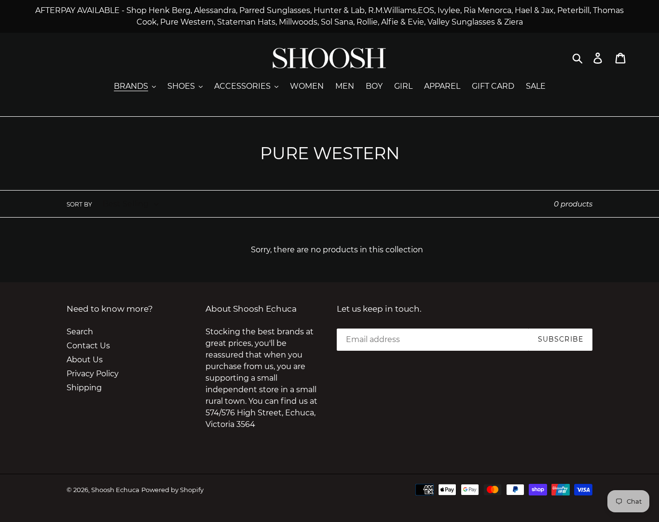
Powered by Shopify (172, 490)
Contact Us (88, 345)
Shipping (84, 387)
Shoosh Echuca (115, 490)
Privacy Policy (93, 373)
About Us (85, 359)
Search (80, 331)
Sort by (79, 204)
